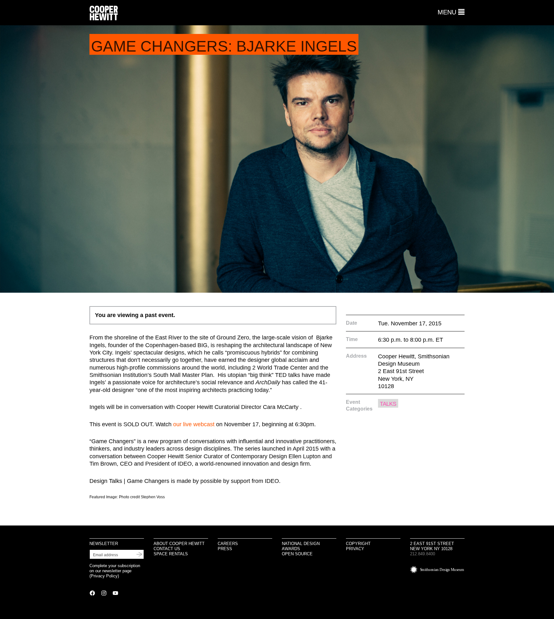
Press (225, 548)
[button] (451, 12)
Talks (388, 404)
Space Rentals (171, 553)
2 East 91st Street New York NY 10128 (432, 546)
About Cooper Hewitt (179, 543)
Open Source (297, 553)
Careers (228, 543)
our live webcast (193, 424)
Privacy (355, 548)
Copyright (358, 543)
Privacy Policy (104, 576)
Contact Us (167, 548)
